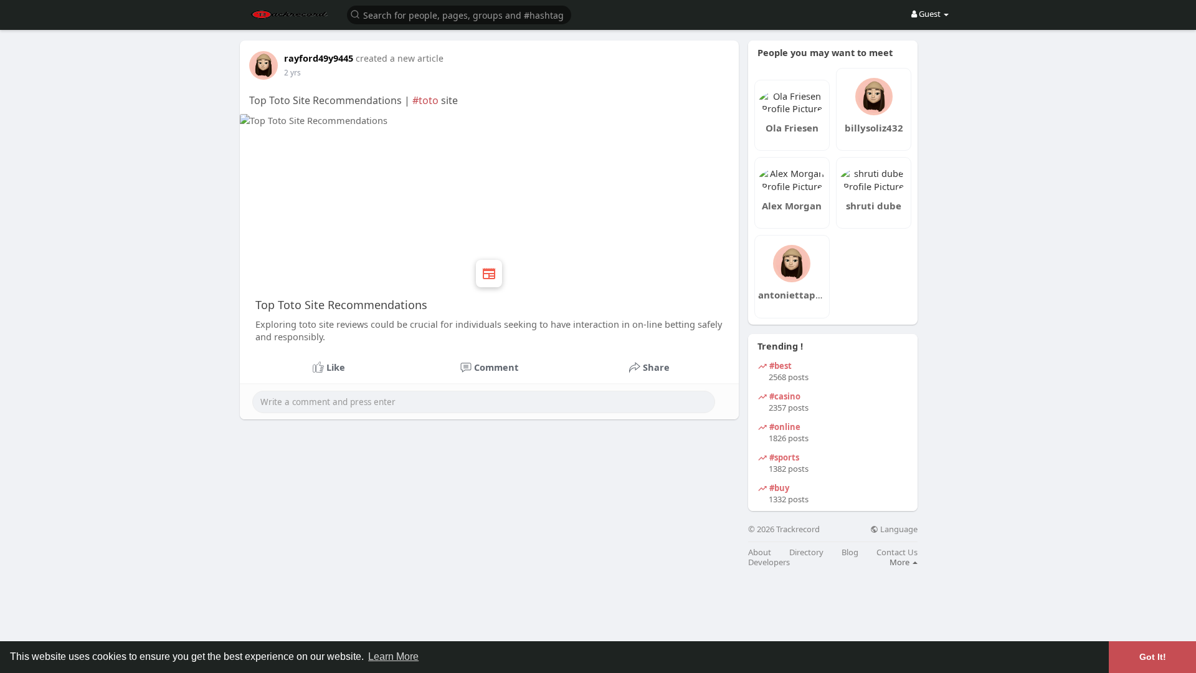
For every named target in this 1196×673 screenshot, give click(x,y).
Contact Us (897, 552)
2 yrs (292, 72)
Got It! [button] (1152, 657)
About (759, 552)
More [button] (900, 562)
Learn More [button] (393, 656)
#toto (425, 100)
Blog (850, 552)
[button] (459, 14)
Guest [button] (929, 13)
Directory (806, 552)
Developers (769, 562)
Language (898, 529)
